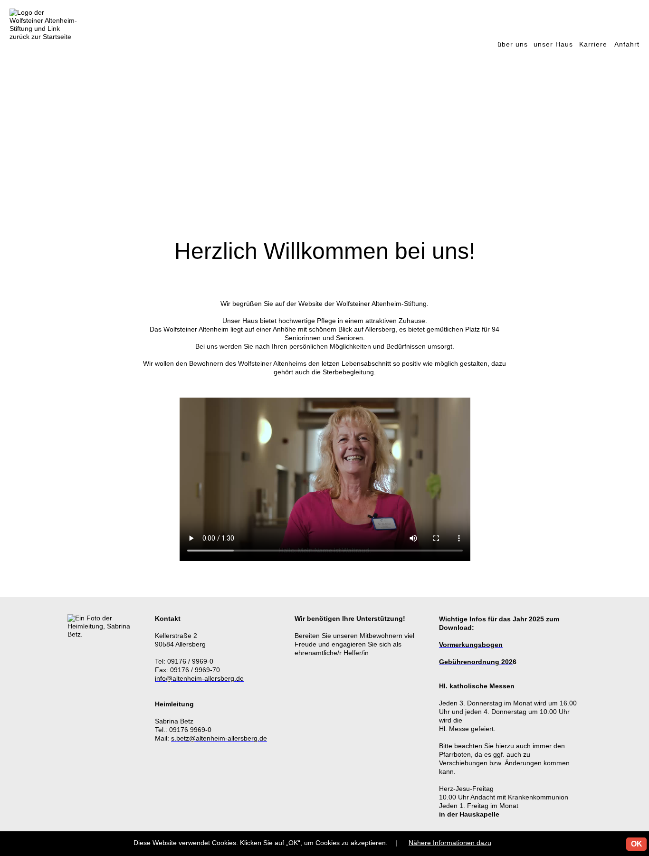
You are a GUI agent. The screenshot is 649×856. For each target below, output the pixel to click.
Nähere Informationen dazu (450, 842)
